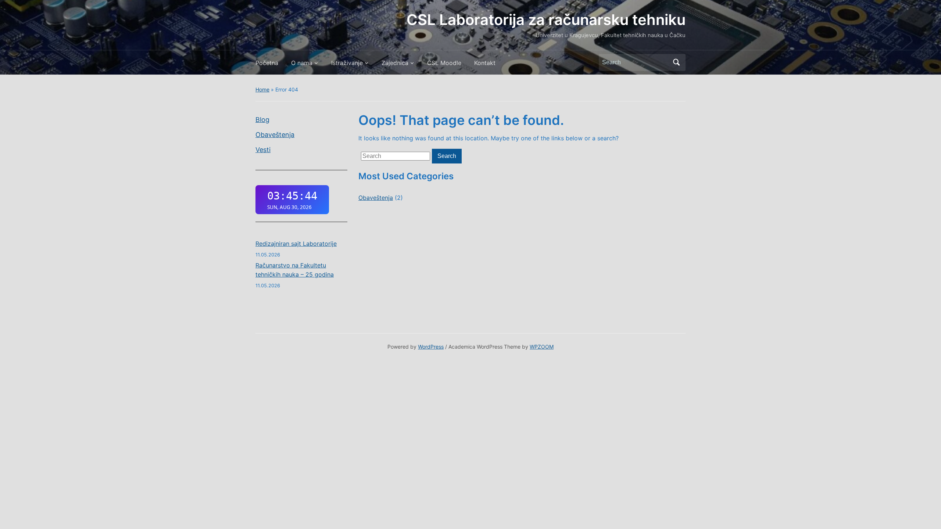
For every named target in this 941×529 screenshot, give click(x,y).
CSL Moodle (444, 62)
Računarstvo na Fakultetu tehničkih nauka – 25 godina (294, 270)
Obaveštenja (274, 134)
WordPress (431, 346)
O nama (301, 62)
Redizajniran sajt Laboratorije (296, 243)
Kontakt (484, 62)
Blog (262, 119)
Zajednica (395, 62)
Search (676, 62)
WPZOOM (542, 346)
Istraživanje (347, 62)
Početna (266, 62)
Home (262, 89)
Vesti (263, 150)
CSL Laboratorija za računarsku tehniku (546, 20)
